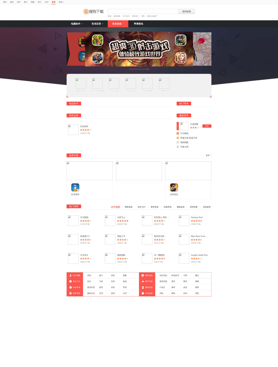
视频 (32, 2)
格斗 (101, 275)
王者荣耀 (194, 124)
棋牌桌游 (180, 207)
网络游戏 (128, 207)
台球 (125, 293)
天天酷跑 (184, 133)
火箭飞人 (121, 217)
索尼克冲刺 (159, 236)
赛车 (173, 281)
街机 (113, 275)
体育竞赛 (193, 207)
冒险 (89, 275)
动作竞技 (163, 275)
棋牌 (197, 287)
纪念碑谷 (84, 126)
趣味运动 (91, 293)
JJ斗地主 (126, 16)
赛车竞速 (154, 207)
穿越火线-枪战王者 (188, 138)
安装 (207, 126)
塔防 (143, 16)
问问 (46, 2)
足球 (101, 293)
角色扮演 (175, 275)
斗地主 (162, 287)
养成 (125, 287)
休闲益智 (207, 207)
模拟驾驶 (163, 281)
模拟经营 (91, 287)
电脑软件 (75, 23)
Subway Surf (197, 217)
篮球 (113, 293)
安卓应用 (96, 23)
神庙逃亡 (135, 16)
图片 (26, 2)
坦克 (113, 281)
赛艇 (197, 281)
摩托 (185, 281)
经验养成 (167, 207)
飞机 (101, 281)
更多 (61, 2)
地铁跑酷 (116, 16)
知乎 (19, 2)
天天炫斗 (84, 255)
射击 (89, 281)
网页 (5, 2)
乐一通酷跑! (159, 255)
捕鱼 (173, 293)
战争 (101, 287)
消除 (161, 293)
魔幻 (197, 275)
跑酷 (125, 275)
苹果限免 (138, 23)
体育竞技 (76, 293)
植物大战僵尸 (152, 16)
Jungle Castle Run (199, 255)
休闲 (185, 293)
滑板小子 (121, 236)
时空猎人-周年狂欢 (162, 217)
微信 (12, 2)
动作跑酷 (115, 207)
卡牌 (185, 275)
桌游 (185, 287)
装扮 (113, 287)
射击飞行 (141, 207)
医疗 (39, 2)
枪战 (125, 281)
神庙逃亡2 (84, 236)
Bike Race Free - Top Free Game (206, 236)
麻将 (173, 287)
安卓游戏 (116, 23)
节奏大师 (184, 147)
